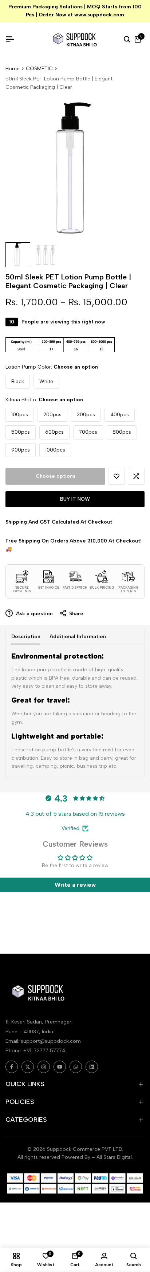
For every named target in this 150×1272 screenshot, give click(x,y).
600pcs (54, 432)
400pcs (119, 415)
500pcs (20, 432)
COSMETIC (39, 68)
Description (25, 636)
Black (17, 381)
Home (12, 68)
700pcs (88, 432)
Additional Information (78, 636)
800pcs (121, 432)
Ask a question (34, 614)
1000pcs (55, 450)
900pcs (20, 450)
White (46, 381)
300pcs (86, 415)
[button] (116, 476)
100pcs (19, 415)
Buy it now (75, 499)
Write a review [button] (75, 884)
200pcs (52, 415)
